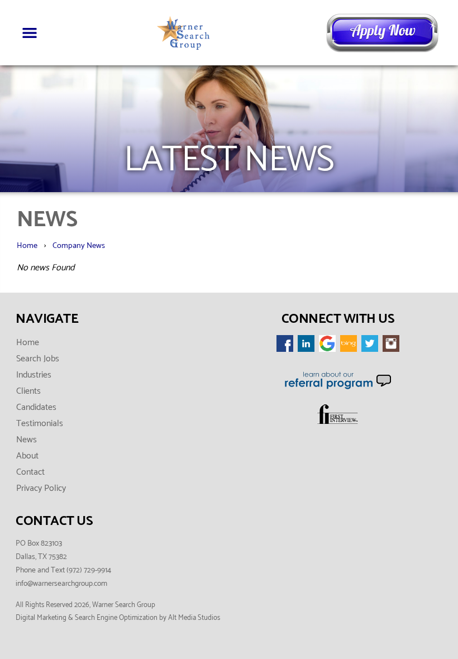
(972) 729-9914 (88, 570)
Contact (30, 472)
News (26, 439)
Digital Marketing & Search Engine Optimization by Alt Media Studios (118, 618)
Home (27, 245)
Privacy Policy (41, 488)
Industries (33, 375)
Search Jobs (37, 358)
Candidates (36, 407)
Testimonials (39, 423)
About (27, 456)
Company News (79, 245)
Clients (28, 391)
